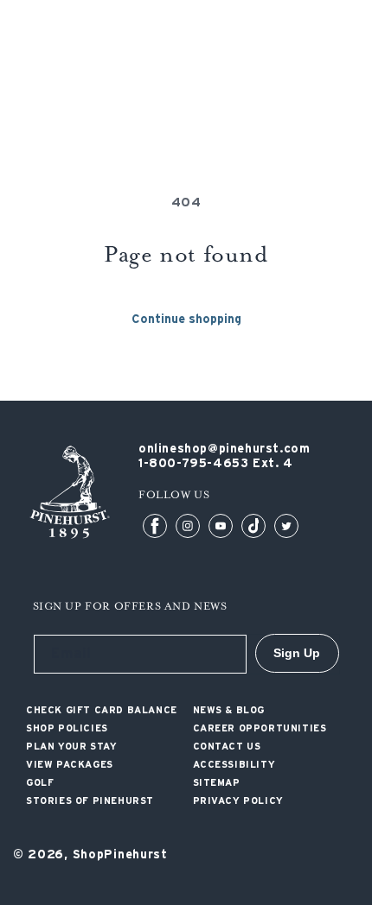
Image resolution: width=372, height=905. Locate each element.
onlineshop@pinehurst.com (224, 449)
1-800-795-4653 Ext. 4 (215, 464)
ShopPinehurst (120, 855)
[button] (348, 64)
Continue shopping (186, 319)
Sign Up (296, 653)
